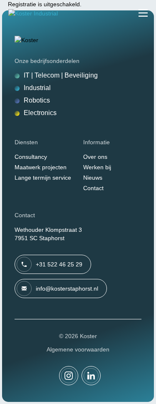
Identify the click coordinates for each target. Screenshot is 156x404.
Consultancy (31, 156)
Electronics (40, 112)
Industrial (37, 87)
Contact (93, 188)
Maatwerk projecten (41, 167)
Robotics (37, 100)
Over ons (95, 156)
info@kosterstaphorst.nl (67, 288)
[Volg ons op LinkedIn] (91, 375)
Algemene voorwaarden (78, 349)
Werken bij (97, 167)
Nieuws (92, 177)
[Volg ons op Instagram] (68, 375)
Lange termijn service (43, 177)
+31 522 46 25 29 (59, 264)
